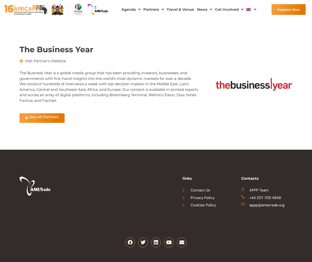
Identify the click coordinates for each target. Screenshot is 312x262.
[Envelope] (182, 242)
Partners (151, 9)
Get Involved (227, 9)
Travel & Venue (180, 9)
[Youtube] (169, 242)
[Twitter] (143, 242)
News (202, 9)
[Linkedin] (156, 242)
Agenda (128, 9)
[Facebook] (130, 242)
